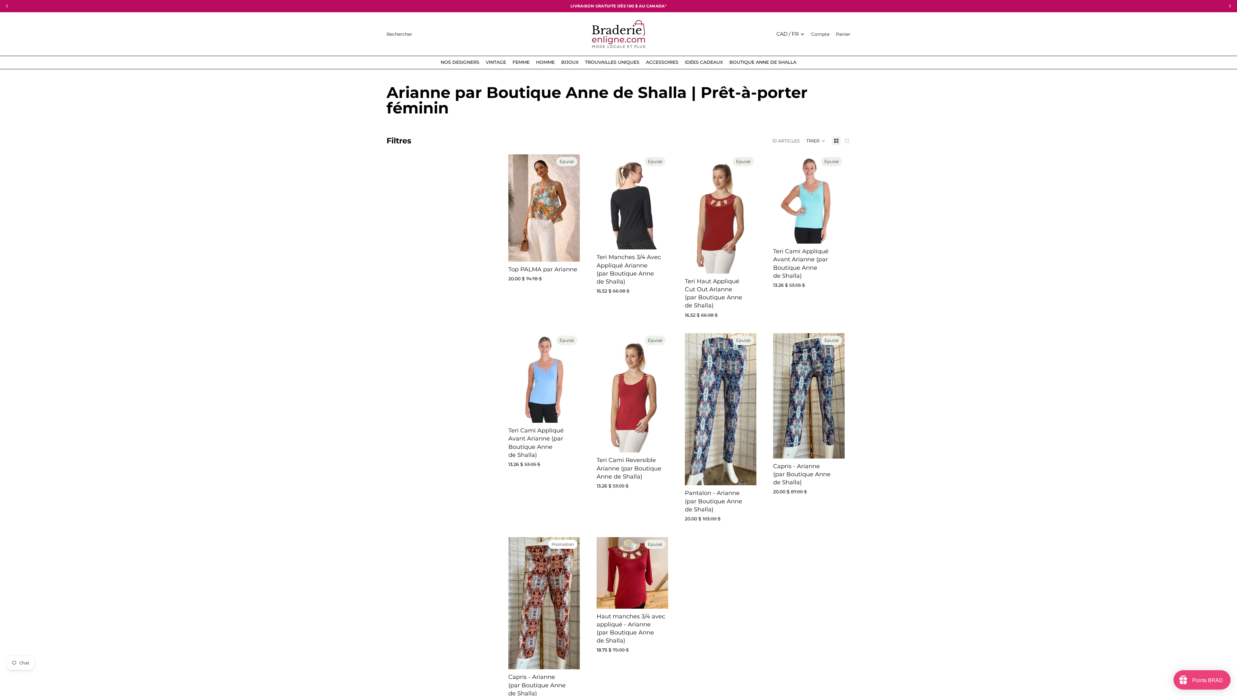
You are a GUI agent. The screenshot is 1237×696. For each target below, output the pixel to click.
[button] (815, 141)
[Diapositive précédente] (604, 202)
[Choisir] (570, 659)
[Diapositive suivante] (661, 202)
